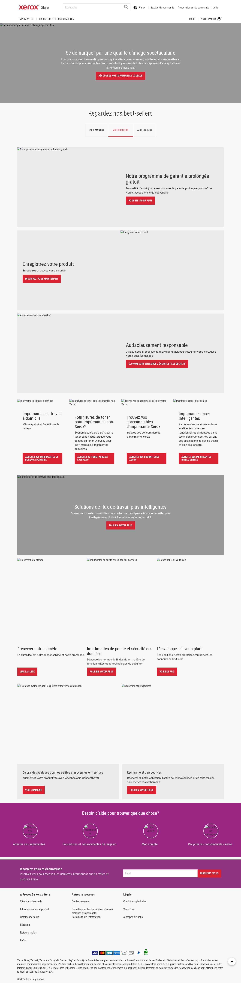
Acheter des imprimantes (29, 844)
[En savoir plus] (41, 142)
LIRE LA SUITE (27, 671)
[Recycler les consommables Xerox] (211, 830)
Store (45, 7)
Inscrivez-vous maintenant (41, 278)
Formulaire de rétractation (86, 917)
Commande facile (29, 917)
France (142, 7)
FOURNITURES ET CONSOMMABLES (56, 18)
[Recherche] (126, 7)
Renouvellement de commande (193, 7)
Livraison (25, 924)
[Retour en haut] (232, 961)
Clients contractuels (31, 901)
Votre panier (210, 18)
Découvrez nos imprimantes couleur (120, 75)
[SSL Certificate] (146, 953)
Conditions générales (134, 901)
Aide (215, 7)
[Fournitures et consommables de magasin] (90, 830)
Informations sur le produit (34, 909)
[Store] (29, 7)
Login (192, 18)
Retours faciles (28, 932)
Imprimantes (26, 18)
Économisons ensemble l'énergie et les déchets (156, 363)
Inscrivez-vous (209, 873)
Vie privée (128, 909)
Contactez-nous (80, 901)
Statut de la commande (162, 7)
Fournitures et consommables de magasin (89, 844)
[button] (13, 173)
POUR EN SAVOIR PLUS (140, 200)
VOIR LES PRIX (166, 671)
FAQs (23, 940)
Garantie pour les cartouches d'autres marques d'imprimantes (92, 911)
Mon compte (150, 844)
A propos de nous (133, 917)
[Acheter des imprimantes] (30, 829)
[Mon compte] (150, 828)
